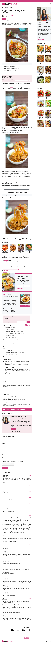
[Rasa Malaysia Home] (10, 3)
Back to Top (26, 637)
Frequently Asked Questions (9, 66)
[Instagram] (47, 1)
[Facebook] (45, 1)
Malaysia (11, 87)
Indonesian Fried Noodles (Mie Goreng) (11, 269)
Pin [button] (25, 305)
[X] (50, 1)
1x (25, 325)
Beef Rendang (48, 73)
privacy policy (14, 20)
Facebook (5, 261)
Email (16, 78)
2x (27, 325)
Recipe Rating (4, 440)
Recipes (5, 7)
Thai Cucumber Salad (41, 85)
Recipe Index (16, 258)
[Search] (50, 4)
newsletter (6, 260)
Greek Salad (40, 108)
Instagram (15, 261)
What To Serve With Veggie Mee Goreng (12, 68)
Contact (24, 643)
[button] (11, 15)
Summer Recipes (10, 643)
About (21, 643)
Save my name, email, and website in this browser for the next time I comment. (12, 461)
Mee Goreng (5, 270)
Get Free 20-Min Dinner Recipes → (22, 0)
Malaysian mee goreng (21, 169)
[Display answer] (31, 195)
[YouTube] (49, 1)
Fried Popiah (12, 251)
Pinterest (9, 261)
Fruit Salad (48, 108)
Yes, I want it (19, 288)
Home (3, 7)
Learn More (41, 39)
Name (17, 284)
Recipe (3, 18)
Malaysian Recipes (10, 7)
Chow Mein (14, 169)
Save (30, 80)
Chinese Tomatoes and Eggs (5, 252)
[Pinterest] (43, 1)
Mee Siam (5, 272)
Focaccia (48, 63)
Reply (30, 475)
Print (29, 305)
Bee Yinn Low (7, 16)
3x (29, 325)
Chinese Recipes (16, 643)
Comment (3, 443)
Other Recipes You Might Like (10, 70)
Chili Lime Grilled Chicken (41, 129)
